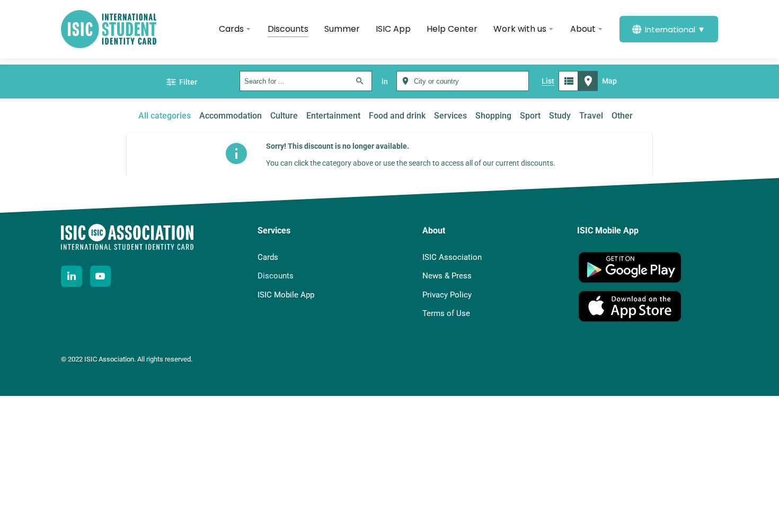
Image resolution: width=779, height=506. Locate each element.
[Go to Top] (760, 487)
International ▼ (675, 29)
